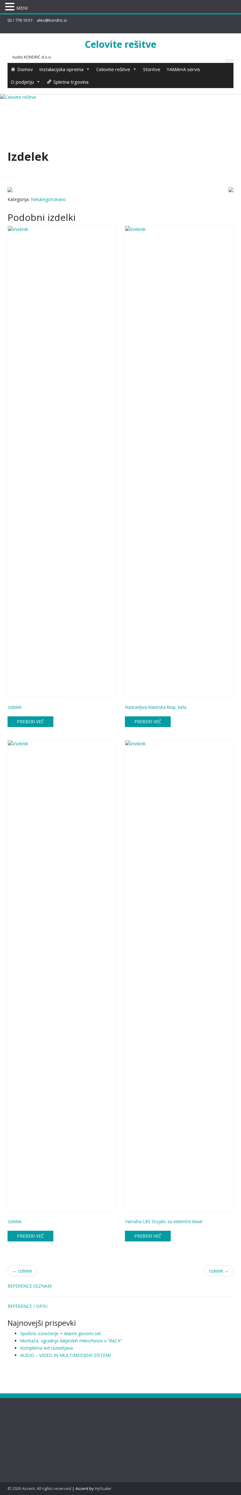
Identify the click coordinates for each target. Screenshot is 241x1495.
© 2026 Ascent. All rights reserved (39, 1488)
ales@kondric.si (52, 20)
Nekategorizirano (48, 199)
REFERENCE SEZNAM (29, 1286)
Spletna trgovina (70, 82)
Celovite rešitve (120, 44)
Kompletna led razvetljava (46, 1348)
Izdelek (22, 1271)
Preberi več (30, 722)
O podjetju (22, 82)
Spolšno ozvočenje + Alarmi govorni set (60, 1333)
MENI (22, 8)
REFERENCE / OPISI (27, 1306)
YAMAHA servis (183, 69)
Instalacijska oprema (61, 69)
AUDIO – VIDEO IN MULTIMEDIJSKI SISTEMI (65, 1355)
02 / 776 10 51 (20, 20)
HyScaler (103, 1488)
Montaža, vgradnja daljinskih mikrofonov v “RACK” (71, 1341)
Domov (25, 69)
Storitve (151, 69)
